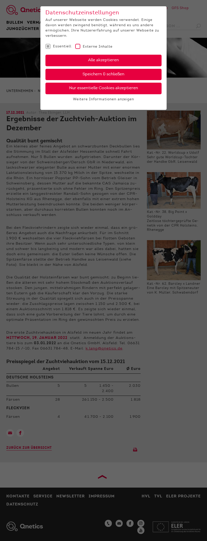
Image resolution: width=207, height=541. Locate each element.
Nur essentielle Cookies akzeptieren (103, 88)
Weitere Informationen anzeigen (103, 99)
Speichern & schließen (103, 74)
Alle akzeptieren (103, 60)
